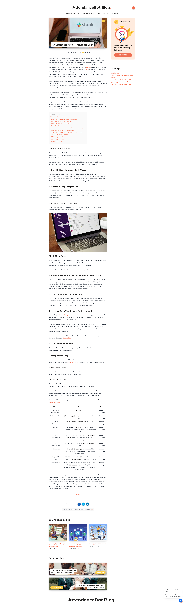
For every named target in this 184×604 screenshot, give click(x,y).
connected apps (72, 362)
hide (59, 114)
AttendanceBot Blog (91, 7)
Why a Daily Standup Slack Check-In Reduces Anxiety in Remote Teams (57, 544)
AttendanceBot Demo (89, 13)
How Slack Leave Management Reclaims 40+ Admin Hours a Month (77, 544)
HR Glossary (101, 13)
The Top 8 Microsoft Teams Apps (121, 84)
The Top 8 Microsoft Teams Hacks (121, 79)
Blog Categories (112, 13)
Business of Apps (54, 402)
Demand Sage (67, 338)
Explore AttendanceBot (73, 13)
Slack (87, 69)
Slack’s (88, 67)
